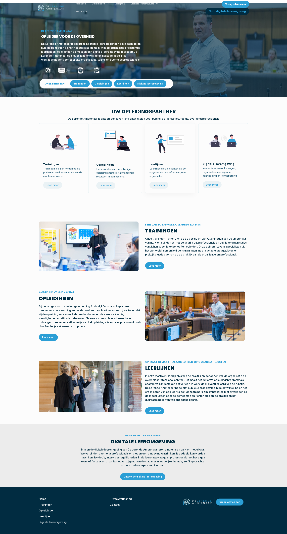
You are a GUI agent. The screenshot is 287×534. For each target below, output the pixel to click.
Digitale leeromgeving (142, 3)
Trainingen (80, 3)
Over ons (79, 11)
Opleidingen (98, 3)
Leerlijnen (120, 3)
